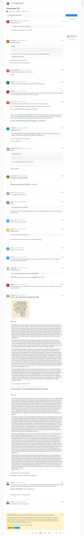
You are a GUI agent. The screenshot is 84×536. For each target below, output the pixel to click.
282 (37, 533)
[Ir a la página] (29, 533)
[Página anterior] (20, 533)
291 (56, 533)
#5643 (62, 70)
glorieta (12, 229)
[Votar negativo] (60, 37)
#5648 (62, 148)
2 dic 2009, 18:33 (21, 247)
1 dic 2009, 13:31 (22, 81)
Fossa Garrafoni (13, 20)
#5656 (62, 267)
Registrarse (10, 527)
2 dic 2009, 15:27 (21, 192)
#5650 (62, 192)
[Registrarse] (82, 4)
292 (60, 533)
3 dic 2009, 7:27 (23, 295)
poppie (11, 201)
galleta (11, 101)
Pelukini (12, 482)
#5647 (62, 127)
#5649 (62, 175)
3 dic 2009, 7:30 (22, 482)
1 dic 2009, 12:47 (25, 20)
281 (33, 533)
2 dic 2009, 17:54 (21, 219)
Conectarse (16, 527)
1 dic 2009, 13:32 (23, 91)
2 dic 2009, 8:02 (25, 175)
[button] (2, 534)
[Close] (61, 515)
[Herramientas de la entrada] (62, 37)
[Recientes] (2, 2)
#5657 (62, 284)
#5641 (62, 20)
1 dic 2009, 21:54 (29, 148)
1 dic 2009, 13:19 (27, 70)
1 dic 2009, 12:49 (24, 40)
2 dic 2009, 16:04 (21, 201)
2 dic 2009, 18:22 (22, 229)
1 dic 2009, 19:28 (22, 101)
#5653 (62, 229)
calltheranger (13, 267)
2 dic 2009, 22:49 (23, 284)
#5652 (62, 219)
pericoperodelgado (14, 70)
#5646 (62, 101)
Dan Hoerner (13, 40)
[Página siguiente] (64, 533)
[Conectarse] (82, 2)
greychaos (12, 257)
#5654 (62, 247)
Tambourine (13, 127)
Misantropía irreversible (15, 148)
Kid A (11, 192)
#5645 (62, 91)
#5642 (62, 40)
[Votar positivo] (55, 37)
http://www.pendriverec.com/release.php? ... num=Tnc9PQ (30, 120)
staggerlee (12, 91)
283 (41, 533)
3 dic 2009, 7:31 (22, 501)
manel (11, 219)
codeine (12, 81)
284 (45, 533)
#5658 (62, 295)
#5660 (62, 501)
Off (7, 11)
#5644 (62, 81)
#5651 (62, 201)
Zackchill (12, 295)
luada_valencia (13, 175)
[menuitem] (82, 2)
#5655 (62, 257)
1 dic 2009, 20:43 (24, 127)
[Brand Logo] (8, 3)
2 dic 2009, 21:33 (24, 267)
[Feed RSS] (29, 11)
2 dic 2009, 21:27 (23, 257)
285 (49, 533)
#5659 (62, 482)
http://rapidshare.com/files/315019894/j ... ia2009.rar (23, 184)
